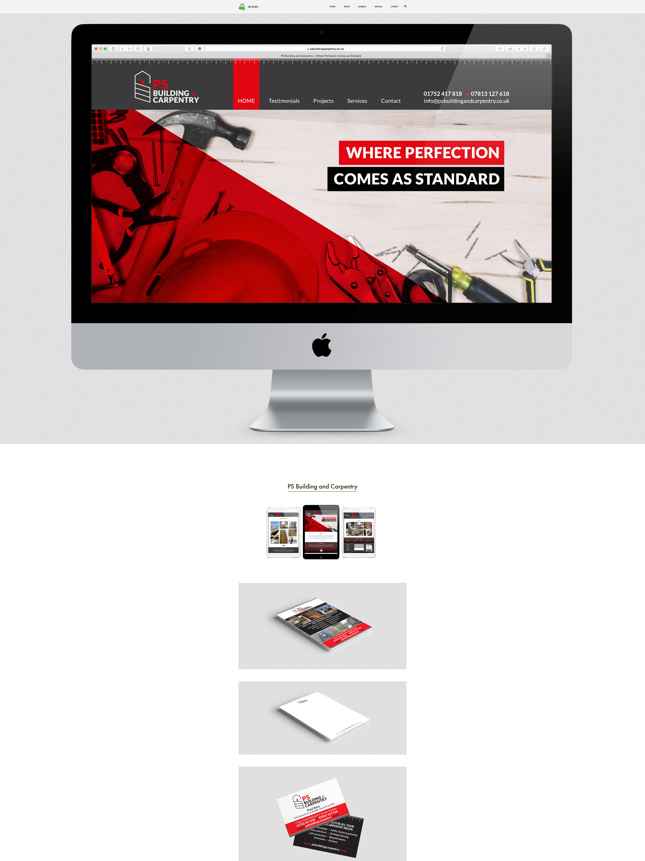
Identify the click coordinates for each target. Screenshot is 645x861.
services (378, 6)
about (347, 6)
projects (362, 6)
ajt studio (253, 6)
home (332, 6)
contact (394, 6)
